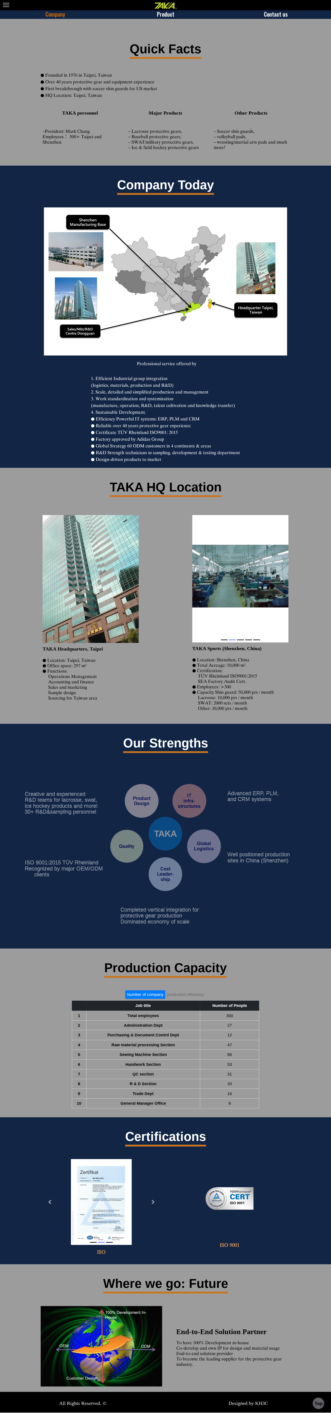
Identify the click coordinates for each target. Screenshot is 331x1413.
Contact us (276, 14)
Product (165, 14)
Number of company (145, 994)
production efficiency (185, 994)
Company (55, 14)
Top (318, 1403)
